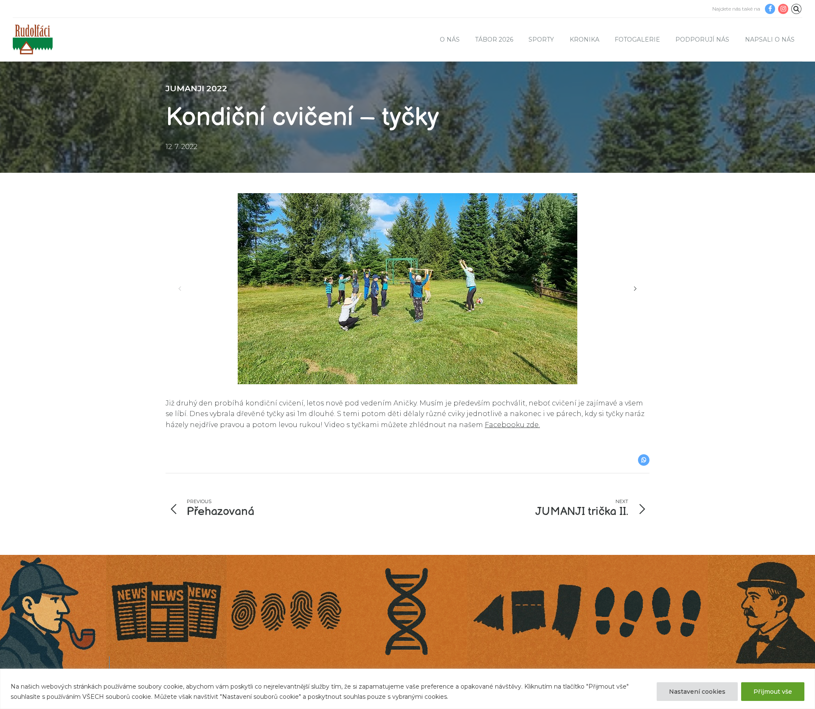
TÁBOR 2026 (494, 39)
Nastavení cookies (697, 691)
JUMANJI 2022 (196, 88)
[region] (407, 689)
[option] (407, 288)
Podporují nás (702, 39)
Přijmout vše (772, 691)
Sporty (541, 39)
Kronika (584, 39)
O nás (450, 39)
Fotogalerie (637, 39)
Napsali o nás (770, 39)
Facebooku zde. (512, 425)
